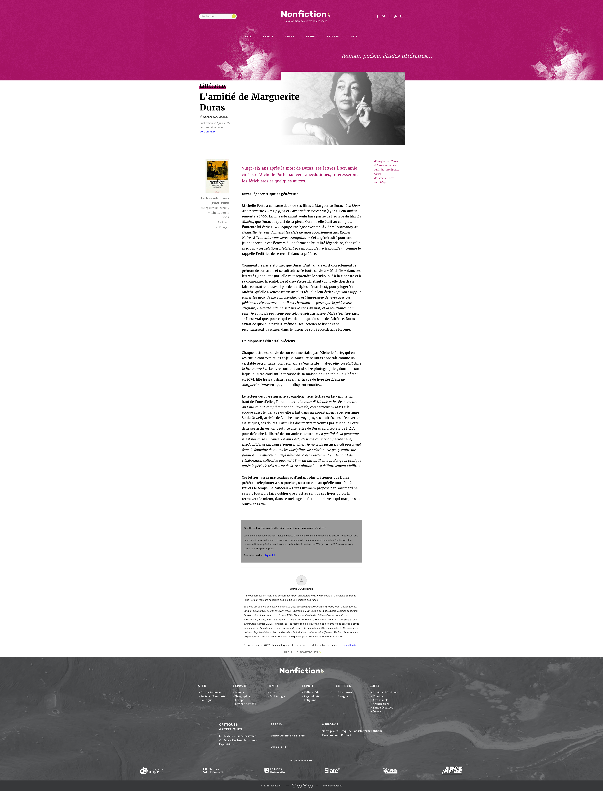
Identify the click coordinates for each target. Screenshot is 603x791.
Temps (289, 36)
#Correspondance (385, 165)
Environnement (245, 704)
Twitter (299, 786)
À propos (330, 724)
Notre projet (330, 731)
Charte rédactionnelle (368, 731)
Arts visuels (380, 700)
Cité (248, 36)
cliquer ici (269, 555)
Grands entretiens (288, 735)
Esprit (311, 36)
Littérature (345, 692)
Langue (343, 696)
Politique (206, 700)
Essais (276, 724)
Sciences (215, 692)
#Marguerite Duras (386, 161)
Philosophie (311, 692)
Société (205, 696)
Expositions (227, 744)
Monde (239, 692)
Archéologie (277, 696)
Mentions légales (332, 785)
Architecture (381, 704)
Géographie (242, 696)
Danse (377, 711)
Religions (310, 700)
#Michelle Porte (384, 178)
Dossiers (279, 746)
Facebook (294, 786)
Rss (396, 16)
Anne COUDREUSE (217, 116)
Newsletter (402, 16)
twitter (384, 16)
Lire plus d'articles (300, 652)
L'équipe (346, 731)
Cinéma (378, 692)
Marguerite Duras (214, 208)
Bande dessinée (383, 707)
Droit (204, 692)
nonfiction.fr (349, 645)
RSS (305, 786)
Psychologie (311, 696)
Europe (239, 700)
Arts (354, 36)
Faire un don (330, 735)
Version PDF (207, 131)
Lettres (333, 36)
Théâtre (378, 696)
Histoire (274, 692)
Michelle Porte (218, 212)
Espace (268, 36)
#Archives (380, 182)
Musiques (391, 692)
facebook (377, 16)
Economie (218, 696)
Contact (346, 735)
